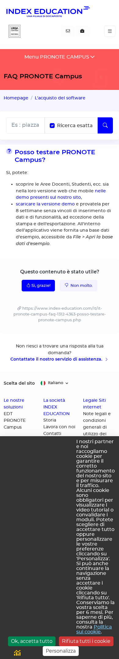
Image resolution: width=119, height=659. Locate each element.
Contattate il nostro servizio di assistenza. (56, 359)
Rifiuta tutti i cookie (86, 641)
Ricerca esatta (75, 125)
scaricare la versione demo (45, 204)
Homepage (16, 98)
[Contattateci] (67, 31)
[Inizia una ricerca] (105, 125)
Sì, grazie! (40, 286)
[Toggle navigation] (109, 31)
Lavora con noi (59, 427)
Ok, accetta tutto (31, 641)
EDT (8, 414)
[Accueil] (48, 11)
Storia (49, 420)
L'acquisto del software (60, 98)
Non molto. (81, 286)
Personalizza (61, 651)
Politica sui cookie (94, 629)
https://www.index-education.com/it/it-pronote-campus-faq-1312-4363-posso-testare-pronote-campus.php (59, 314)
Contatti (52, 434)
